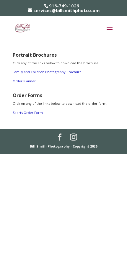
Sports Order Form (28, 112)
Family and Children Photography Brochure (47, 72)
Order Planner (24, 81)
